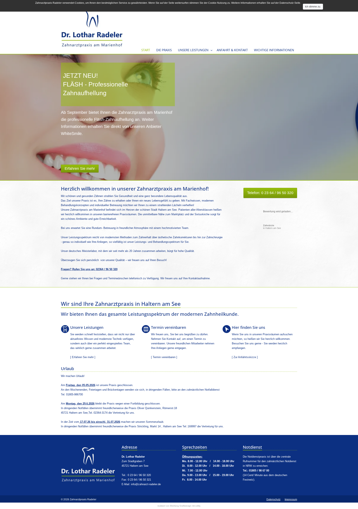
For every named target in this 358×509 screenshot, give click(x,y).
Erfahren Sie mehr (83, 357)
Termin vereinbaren (164, 357)
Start (145, 50)
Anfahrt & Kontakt (232, 50)
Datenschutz (273, 499)
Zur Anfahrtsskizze (244, 357)
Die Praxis (164, 50)
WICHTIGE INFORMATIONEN (274, 50)
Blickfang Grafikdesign (180, 506)
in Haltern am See (272, 226)
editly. (198, 506)
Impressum (291, 499)
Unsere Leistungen (193, 50)
